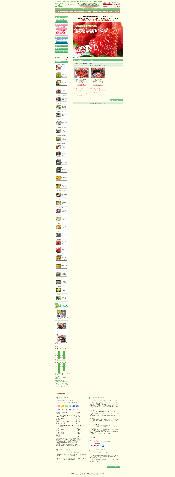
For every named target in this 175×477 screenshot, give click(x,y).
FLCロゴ (65, 5)
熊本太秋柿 (59, 182)
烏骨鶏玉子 (118, 12)
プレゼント (61, 12)
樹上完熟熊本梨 (59, 103)
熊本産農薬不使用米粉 (61, 143)
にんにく (93, 12)
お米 (65, 12)
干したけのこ (110, 12)
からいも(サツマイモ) (61, 207)
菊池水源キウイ (59, 199)
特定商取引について (59, 389)
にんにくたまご (59, 151)
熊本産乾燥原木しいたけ (61, 127)
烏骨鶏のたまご (59, 167)
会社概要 (75, 9)
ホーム (59, 9)
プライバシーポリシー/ (83, 473)
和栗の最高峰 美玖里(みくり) (61, 191)
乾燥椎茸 (114, 12)
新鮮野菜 (57, 12)
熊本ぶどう (59, 80)
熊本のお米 (59, 72)
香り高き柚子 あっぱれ (61, 175)
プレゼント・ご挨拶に (61, 64)
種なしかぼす (85, 12)
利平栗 (77, 12)
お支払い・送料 (100, 9)
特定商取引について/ (74, 473)
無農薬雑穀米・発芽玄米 (61, 135)
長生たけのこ (59, 278)
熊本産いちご (59, 247)
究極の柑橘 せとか (60, 263)
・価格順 (86, 63)
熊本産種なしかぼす (60, 111)
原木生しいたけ (59, 231)
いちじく (81, 12)
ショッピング (91, 9)
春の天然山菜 (59, 270)
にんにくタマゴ (102, 12)
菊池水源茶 (59, 159)
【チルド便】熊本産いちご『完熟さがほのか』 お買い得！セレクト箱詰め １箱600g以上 (81, 81)
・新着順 (90, 63)
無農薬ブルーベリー (60, 294)
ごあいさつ (67, 9)
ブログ (108, 9)
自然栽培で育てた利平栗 (61, 95)
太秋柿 (69, 12)
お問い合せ (116, 9)
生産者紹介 (83, 9)
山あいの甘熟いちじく (61, 88)
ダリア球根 (59, 286)
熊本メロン (59, 215)
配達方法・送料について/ (91, 473)
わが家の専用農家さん (89, 5)
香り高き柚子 (89, 12)
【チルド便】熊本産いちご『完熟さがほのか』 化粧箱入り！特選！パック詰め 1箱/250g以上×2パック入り (98, 81)
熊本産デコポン (59, 255)
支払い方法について (59, 392)
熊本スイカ (59, 239)
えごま (98, 12)
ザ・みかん (59, 223)
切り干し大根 (106, 12)
